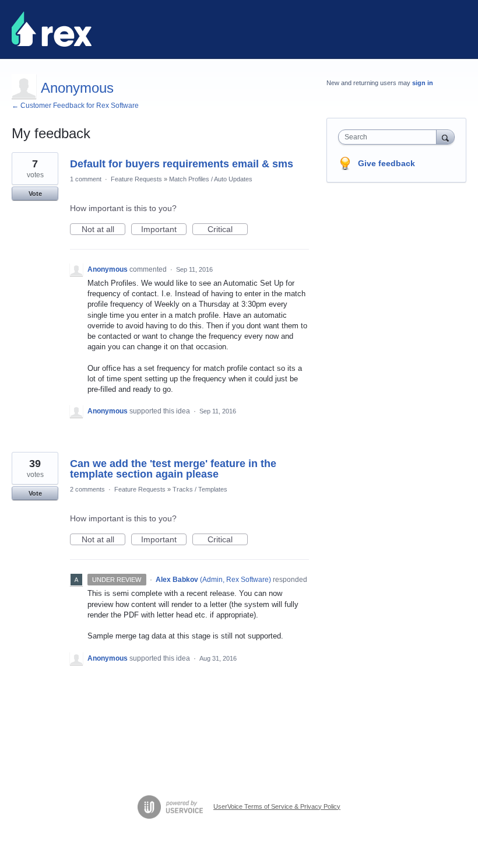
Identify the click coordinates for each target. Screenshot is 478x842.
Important (164, 229)
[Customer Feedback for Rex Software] (52, 29)
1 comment (85, 179)
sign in (422, 82)
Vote (35, 193)
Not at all (103, 229)
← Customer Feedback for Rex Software (75, 105)
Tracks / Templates (200, 489)
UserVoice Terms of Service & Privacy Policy (276, 806)
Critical (228, 229)
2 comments (87, 489)
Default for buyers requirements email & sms (181, 164)
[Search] (445, 136)
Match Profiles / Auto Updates (210, 179)
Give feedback (386, 163)
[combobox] (390, 137)
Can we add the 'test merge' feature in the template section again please (173, 469)
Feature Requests (136, 179)
